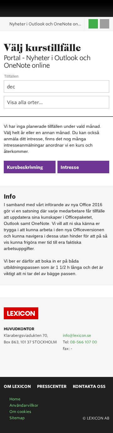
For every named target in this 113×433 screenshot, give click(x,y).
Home (14, 399)
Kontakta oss (89, 386)
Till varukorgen (104, 24)
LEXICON (20, 8)
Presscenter (52, 386)
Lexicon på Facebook (26, 362)
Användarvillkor (23, 405)
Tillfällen (11, 76)
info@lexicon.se (77, 335)
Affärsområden (98, 8)
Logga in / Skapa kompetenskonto (93, 24)
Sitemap (17, 417)
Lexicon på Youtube (7, 362)
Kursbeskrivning (25, 167)
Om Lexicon (17, 386)
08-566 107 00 (83, 342)
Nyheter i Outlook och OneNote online (47, 24)
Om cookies (20, 411)
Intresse (70, 167)
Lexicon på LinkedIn (16, 362)
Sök (105, 8)
